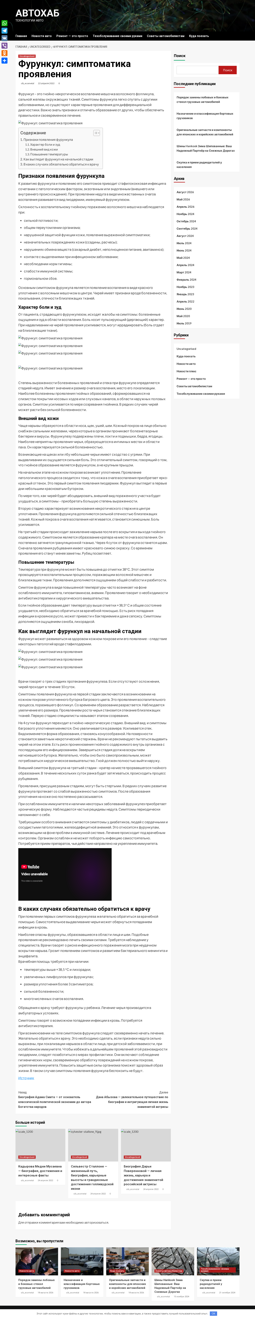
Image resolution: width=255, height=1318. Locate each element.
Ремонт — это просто (72, 36)
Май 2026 (183, 199)
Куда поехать (199, 36)
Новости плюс (186, 371)
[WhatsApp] (4, 23)
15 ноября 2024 (181, 1296)
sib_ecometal (27, 83)
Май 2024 (183, 257)
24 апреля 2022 (45, 1180)
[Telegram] (4, 30)
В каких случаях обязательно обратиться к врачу (61, 164)
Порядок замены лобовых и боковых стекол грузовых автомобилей (202, 99)
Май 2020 (183, 316)
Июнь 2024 (184, 250)
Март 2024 (184, 272)
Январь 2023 (185, 294)
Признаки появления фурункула (48, 140)
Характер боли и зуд (45, 144)
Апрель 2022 (185, 301)
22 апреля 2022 (46, 83)
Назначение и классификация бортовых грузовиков (205, 116)
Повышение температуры (49, 154)
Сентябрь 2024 (187, 228)
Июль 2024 (184, 243)
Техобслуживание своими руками (117, 36)
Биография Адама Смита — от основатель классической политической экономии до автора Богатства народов (54, 1100)
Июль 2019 (184, 323)
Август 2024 (185, 235)
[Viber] (4, 45)
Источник (26, 1078)
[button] (95, 133)
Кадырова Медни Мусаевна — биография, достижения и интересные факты (40, 1170)
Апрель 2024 (185, 265)
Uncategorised (27, 56)
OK (213, 1313)
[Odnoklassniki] (4, 53)
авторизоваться (96, 1222)
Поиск (180, 55)
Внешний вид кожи (44, 149)
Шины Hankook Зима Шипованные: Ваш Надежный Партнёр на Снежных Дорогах (206, 148)
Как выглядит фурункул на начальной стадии (58, 159)
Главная (21, 36)
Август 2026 (185, 192)
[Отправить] (4, 60)
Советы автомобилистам (165, 36)
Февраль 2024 (186, 279)
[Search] (237, 36)
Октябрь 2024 (186, 221)
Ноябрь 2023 (185, 287)
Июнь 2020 (184, 308)
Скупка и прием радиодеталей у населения (199, 164)
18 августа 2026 (45, 1292)
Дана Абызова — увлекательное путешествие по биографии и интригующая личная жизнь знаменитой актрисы (132, 1100)
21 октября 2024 (227, 1292)
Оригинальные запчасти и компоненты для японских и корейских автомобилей (205, 132)
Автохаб (37, 13)
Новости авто (42, 36)
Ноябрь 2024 (185, 214)
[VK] (4, 38)
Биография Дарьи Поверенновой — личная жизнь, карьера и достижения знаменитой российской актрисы (143, 1175)
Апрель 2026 (185, 206)
